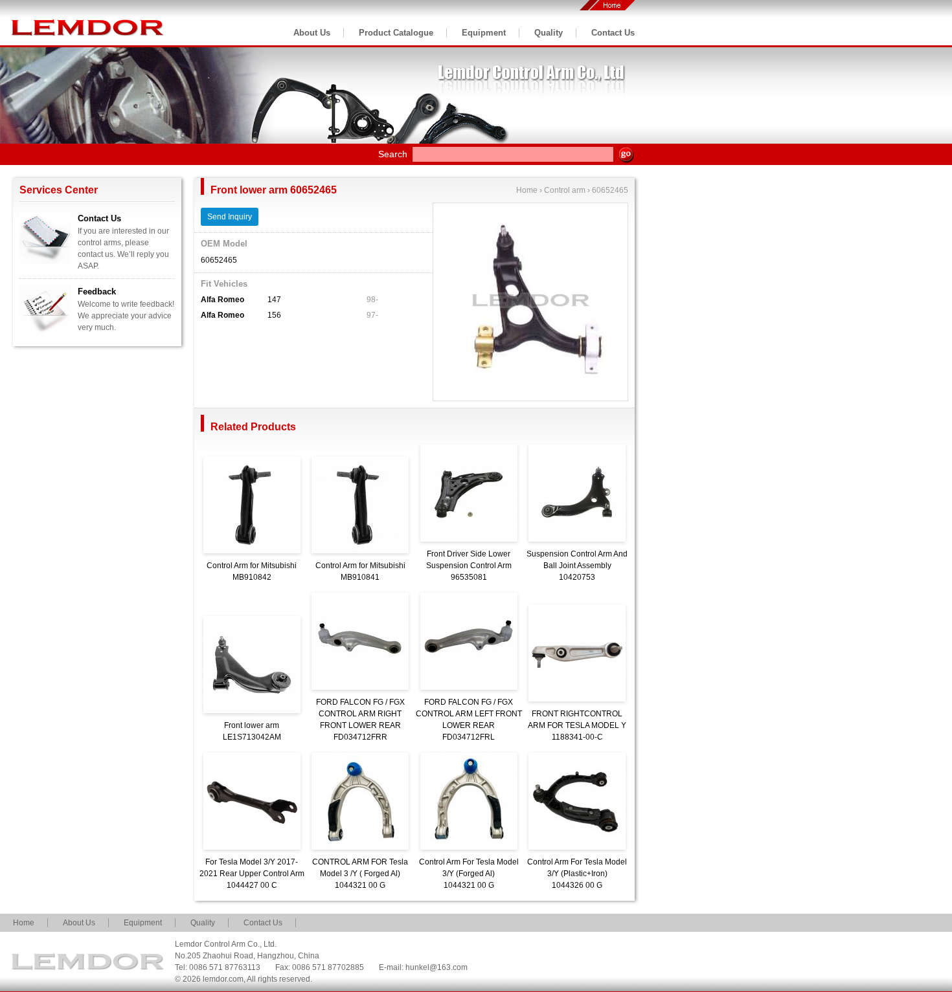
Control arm (564, 190)
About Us (311, 33)
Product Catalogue (396, 33)
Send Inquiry (229, 216)
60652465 (610, 190)
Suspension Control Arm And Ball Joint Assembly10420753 (577, 565)
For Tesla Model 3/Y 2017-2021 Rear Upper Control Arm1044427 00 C (251, 873)
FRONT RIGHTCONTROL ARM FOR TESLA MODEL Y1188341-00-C (577, 725)
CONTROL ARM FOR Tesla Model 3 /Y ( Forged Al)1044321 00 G (360, 873)
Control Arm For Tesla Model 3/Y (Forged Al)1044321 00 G (469, 873)
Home (527, 190)
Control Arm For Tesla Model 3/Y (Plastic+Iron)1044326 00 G (577, 873)
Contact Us (613, 33)
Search (392, 154)
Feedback (97, 291)
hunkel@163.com (436, 967)
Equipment (484, 33)
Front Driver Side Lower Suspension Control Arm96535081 (469, 565)
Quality (548, 33)
